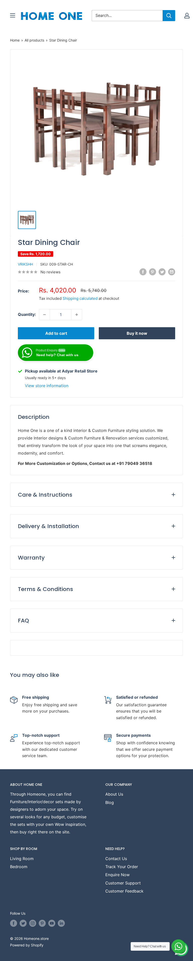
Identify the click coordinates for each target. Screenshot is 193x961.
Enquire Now (117, 874)
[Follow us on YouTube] (51, 923)
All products (34, 40)
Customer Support (123, 882)
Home (15, 40)
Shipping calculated (80, 298)
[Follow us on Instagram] (32, 923)
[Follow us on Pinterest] (42, 923)
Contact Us (116, 858)
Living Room (22, 858)
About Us (114, 794)
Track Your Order (121, 866)
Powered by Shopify (26, 945)
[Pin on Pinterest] (152, 271)
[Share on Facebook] (143, 271)
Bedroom (18, 866)
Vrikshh (25, 264)
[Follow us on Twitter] (23, 923)
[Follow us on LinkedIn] (61, 923)
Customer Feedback (124, 891)
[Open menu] (12, 15)
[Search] (169, 15)
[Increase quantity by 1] (76, 314)
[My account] (186, 15)
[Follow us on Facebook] (13, 923)
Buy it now (137, 333)
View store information (46, 385)
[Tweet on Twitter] (162, 271)
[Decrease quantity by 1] (44, 314)
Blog (109, 802)
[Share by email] (171, 271)
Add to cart (56, 333)
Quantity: (27, 314)
